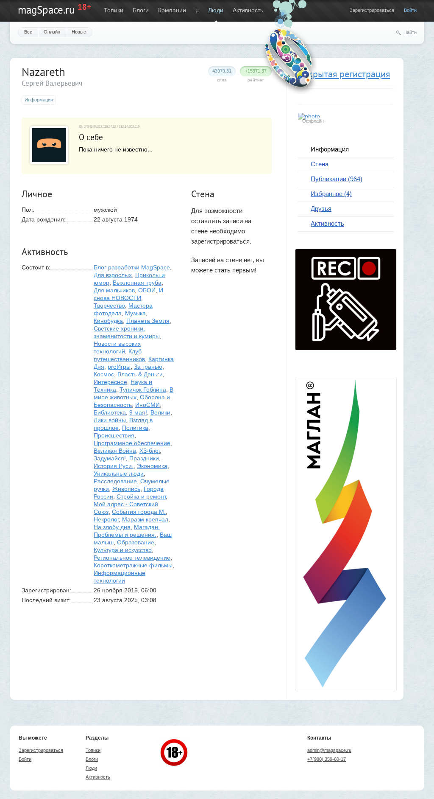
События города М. (139, 511)
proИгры (119, 366)
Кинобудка (108, 320)
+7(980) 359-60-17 (326, 759)
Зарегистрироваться (372, 10)
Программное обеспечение (132, 443)
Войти (410, 10)
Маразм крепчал (145, 519)
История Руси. (114, 466)
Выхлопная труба (137, 282)
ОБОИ (147, 290)
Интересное (110, 381)
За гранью (148, 366)
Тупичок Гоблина (143, 389)
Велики (160, 412)
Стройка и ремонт (141, 496)
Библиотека (110, 412)
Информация (330, 149)
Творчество (109, 305)
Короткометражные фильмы (133, 565)
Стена (319, 164)
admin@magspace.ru (329, 750)
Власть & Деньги (140, 374)
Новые (79, 31)
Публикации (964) (336, 178)
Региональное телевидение (132, 557)
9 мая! (138, 412)
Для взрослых (113, 275)
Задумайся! (110, 458)
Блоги (141, 10)
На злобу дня (112, 527)
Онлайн (52, 31)
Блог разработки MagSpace (132, 267)
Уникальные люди (119, 473)
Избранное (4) (331, 193)
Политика (135, 427)
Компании (172, 10)
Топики (113, 10)
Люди (215, 10)
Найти (410, 32)
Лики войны (110, 420)
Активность (248, 10)
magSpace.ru (46, 10)
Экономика (152, 466)
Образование (135, 542)
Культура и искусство (123, 550)
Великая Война (115, 450)
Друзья (321, 208)
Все (28, 31)
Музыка (135, 313)
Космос (104, 374)
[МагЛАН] (345, 348)
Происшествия (114, 435)
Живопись (126, 488)
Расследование (115, 481)
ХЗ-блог (149, 450)
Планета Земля (148, 320)
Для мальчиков (114, 290)
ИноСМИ (147, 404)
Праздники (144, 458)
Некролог (106, 519)
